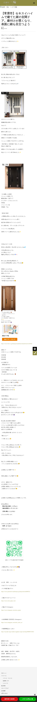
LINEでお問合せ (26, 699)
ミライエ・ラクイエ (7, 678)
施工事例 (3, 685)
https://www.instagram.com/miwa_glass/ (11, 610)
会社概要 (3, 690)
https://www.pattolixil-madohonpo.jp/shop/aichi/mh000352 (15, 591)
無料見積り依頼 (8, 699)
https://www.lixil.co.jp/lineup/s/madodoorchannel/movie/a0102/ (16, 343)
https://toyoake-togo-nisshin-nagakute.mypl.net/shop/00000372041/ (17, 631)
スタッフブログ (5, 688)
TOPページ (3, 673)
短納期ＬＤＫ (6, 680)
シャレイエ (5, 683)
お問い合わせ (4, 693)
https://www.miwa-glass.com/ (8, 600)
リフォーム (3, 675)
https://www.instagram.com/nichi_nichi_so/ (11, 622)
